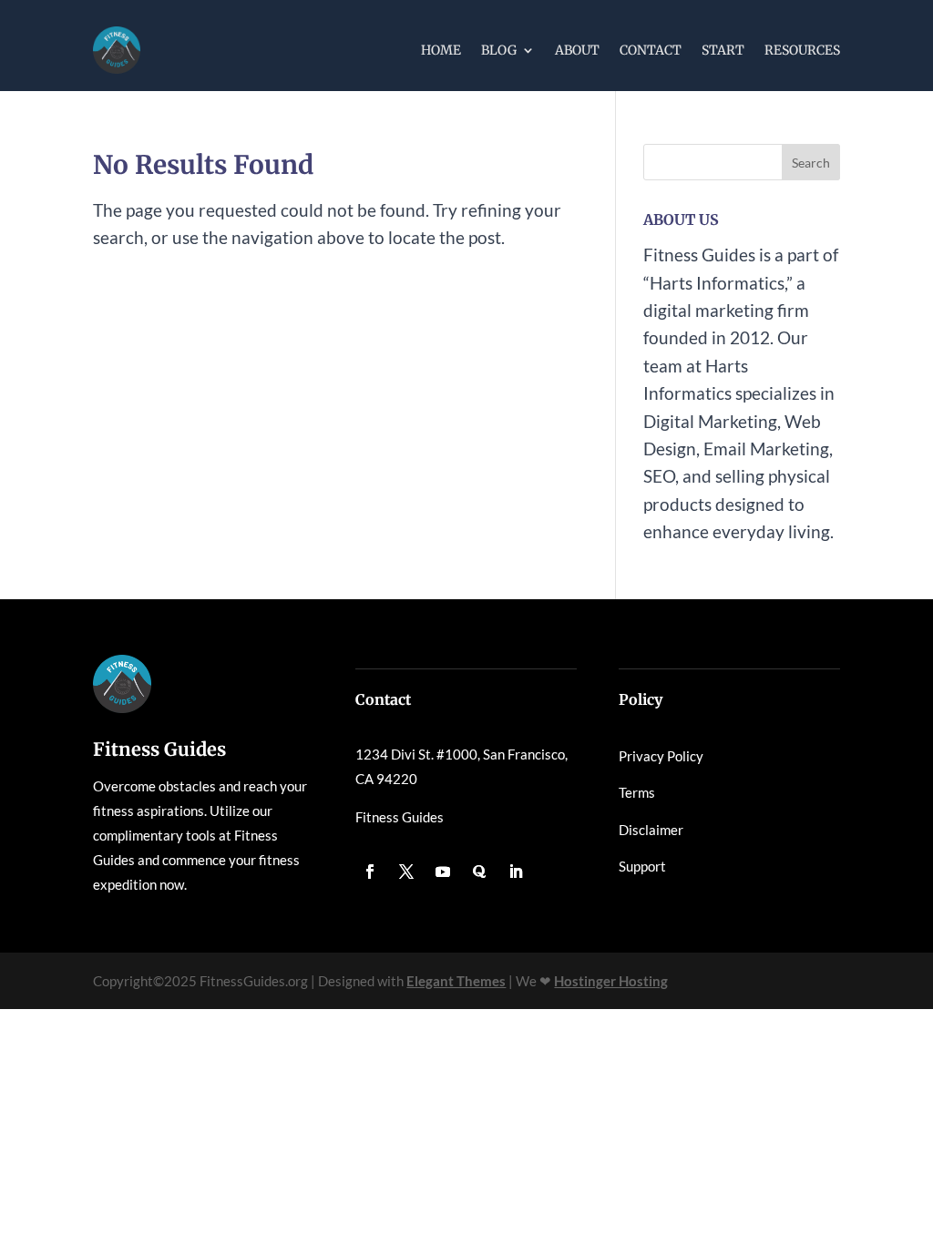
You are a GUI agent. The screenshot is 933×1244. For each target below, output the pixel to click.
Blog (499, 50)
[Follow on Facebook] (369, 871)
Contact (651, 50)
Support (642, 866)
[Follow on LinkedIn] (515, 871)
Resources (802, 50)
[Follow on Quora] (479, 871)
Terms (637, 792)
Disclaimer (651, 829)
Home (441, 50)
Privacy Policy (661, 756)
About (577, 50)
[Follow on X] (406, 871)
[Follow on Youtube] (442, 871)
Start (723, 50)
